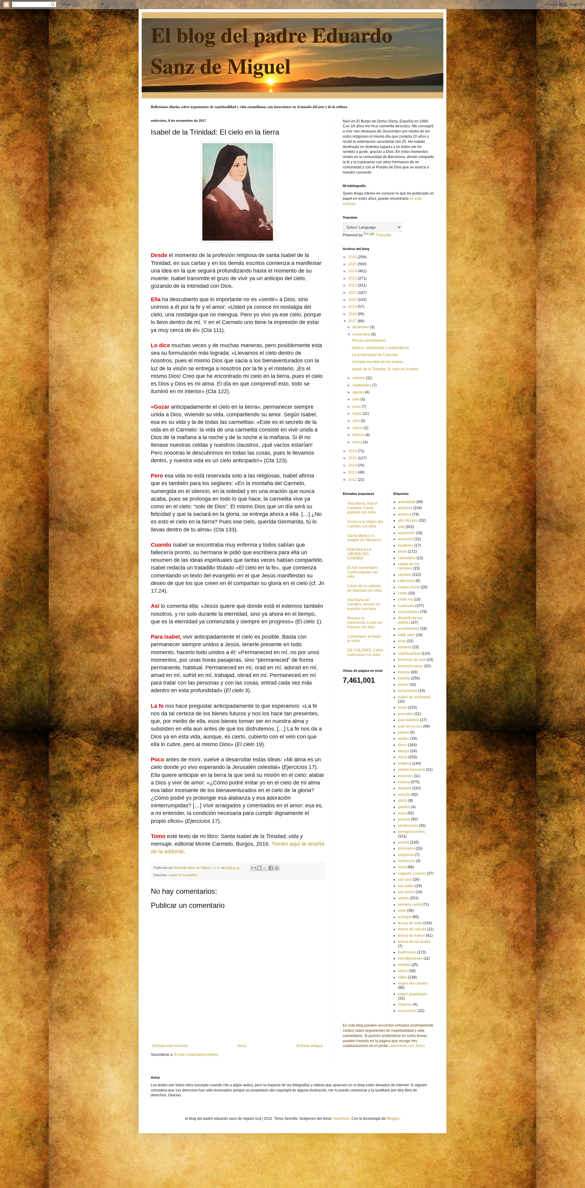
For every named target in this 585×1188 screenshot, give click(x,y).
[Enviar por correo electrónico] (253, 868)
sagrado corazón (412, 873)
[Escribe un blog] (259, 868)
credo (402, 593)
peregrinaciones (411, 832)
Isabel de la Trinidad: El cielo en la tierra (385, 369)
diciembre (361, 327)
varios (403, 971)
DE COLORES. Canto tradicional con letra (365, 652)
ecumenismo (408, 628)
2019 (353, 307)
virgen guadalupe (412, 994)
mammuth (341, 1118)
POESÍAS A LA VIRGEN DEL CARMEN (359, 554)
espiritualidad (409, 653)
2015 (353, 458)
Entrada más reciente (170, 1046)
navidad (404, 788)
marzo (358, 428)
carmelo (404, 575)
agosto (359, 392)
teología (404, 917)
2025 (353, 264)
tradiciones (407, 952)
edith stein (406, 635)
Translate (383, 235)
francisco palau (410, 666)
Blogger (393, 1118)
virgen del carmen (413, 983)
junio (357, 406)
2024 (353, 271)
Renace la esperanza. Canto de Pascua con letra (364, 622)
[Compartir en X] (265, 868)
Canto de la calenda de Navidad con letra (364, 588)
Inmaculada (407, 691)
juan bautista (408, 720)
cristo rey (405, 599)
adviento (405, 508)
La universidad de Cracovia (375, 355)
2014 (353, 465)
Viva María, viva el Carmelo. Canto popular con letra (362, 507)
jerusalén (405, 714)
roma (402, 867)
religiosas (406, 855)
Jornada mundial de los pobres (377, 362)
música (404, 782)
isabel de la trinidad (183, 875)
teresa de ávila (410, 923)
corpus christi (409, 587)
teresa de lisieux (411, 935)
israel (402, 707)
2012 (353, 480)
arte (401, 527)
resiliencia (406, 861)
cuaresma (406, 606)
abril (357, 421)
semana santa (409, 904)
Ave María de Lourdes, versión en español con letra (363, 604)
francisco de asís (412, 659)
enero (358, 442)
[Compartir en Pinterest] (277, 868)
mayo (358, 413)
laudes (403, 738)
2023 (353, 278)
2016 (353, 451)
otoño (402, 800)
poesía (403, 842)
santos (403, 898)
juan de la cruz (410, 726)
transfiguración (410, 958)
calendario (407, 558)
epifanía (404, 647)
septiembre (362, 385)
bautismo (405, 545)
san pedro (406, 892)
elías (402, 641)
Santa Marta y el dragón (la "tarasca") (364, 538)
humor (403, 684)
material (404, 763)
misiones (405, 776)
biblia (402, 551)
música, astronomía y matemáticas (380, 348)
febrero (359, 435)
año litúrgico (408, 520)
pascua (404, 819)
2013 (353, 472)
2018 (353, 314)
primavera (406, 848)
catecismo (406, 581)
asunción (405, 539)
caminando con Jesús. (407, 1046)
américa (404, 514)
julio (356, 399)
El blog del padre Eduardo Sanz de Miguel (271, 50)
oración (404, 794)
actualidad (406, 502)
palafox (404, 807)
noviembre (362, 334)
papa (402, 813)
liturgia (403, 751)
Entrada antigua (309, 1046)
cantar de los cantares (408, 566)
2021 (353, 293)
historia (404, 672)
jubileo (403, 732)
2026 (353, 257)
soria (402, 910)
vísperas (405, 1004)
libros (402, 745)
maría (402, 757)
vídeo (402, 977)
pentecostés (408, 825)
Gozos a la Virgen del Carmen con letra (365, 524)
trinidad (404, 965)
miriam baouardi (411, 769)
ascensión (406, 533)
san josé (405, 879)
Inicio (242, 1046)
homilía (404, 678)
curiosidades (408, 612)
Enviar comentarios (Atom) (196, 1054)
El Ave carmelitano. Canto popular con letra (363, 572)
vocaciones (407, 1011)
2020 (353, 300)
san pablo (406, 886)
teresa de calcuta (412, 929)
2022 (353, 285)
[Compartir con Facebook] (271, 868)
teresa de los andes (414, 941)
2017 (353, 321)
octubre (359, 378)
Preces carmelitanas (369, 340)
